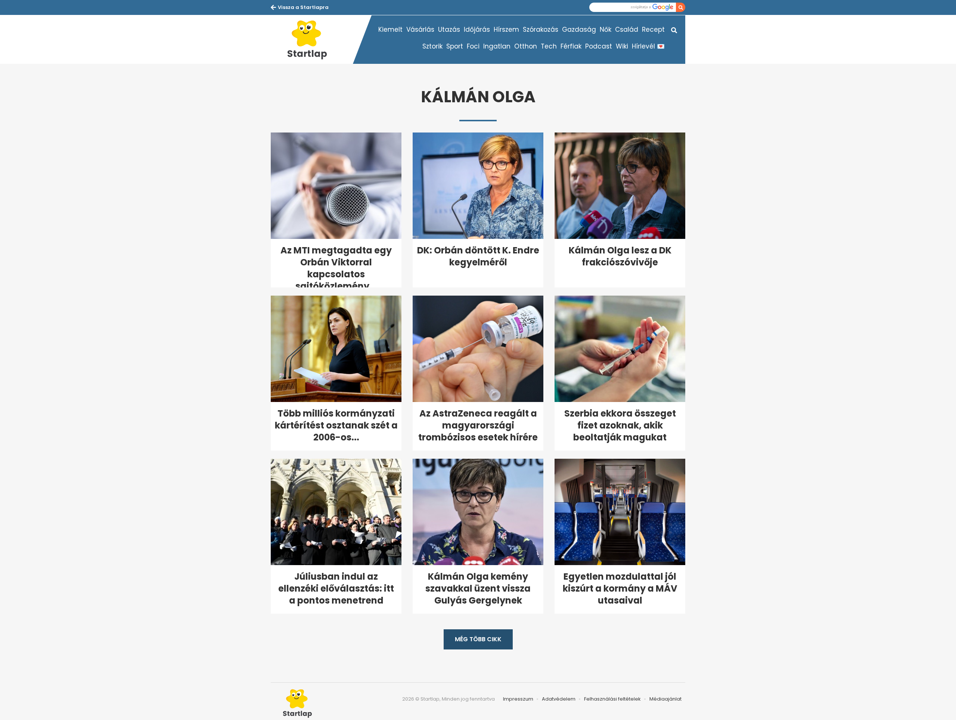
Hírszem (506, 29)
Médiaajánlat (665, 698)
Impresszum (518, 698)
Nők (605, 29)
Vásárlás (420, 29)
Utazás (449, 29)
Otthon (525, 46)
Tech (549, 46)
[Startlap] (312, 39)
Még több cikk (478, 639)
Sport (454, 46)
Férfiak (571, 46)
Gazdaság (579, 29)
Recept (653, 29)
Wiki (622, 46)
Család (626, 29)
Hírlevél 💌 (648, 46)
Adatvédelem (558, 698)
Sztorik (432, 46)
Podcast (598, 46)
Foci (473, 46)
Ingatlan (496, 46)
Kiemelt (390, 29)
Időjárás (477, 29)
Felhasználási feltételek (612, 698)
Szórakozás (540, 29)
